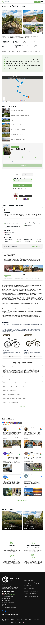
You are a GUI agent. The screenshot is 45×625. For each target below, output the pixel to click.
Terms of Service (36, 619)
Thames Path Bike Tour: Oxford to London (31, 591)
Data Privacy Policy (19, 619)
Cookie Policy (13, 622)
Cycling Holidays (27, 602)
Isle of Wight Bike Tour (28, 590)
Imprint (19, 622)
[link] (11, 598)
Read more (5, 438)
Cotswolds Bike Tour (27, 586)
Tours (25, 577)
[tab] (17, 174)
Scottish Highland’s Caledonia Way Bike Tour (32, 583)
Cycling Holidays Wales (28, 594)
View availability (22, 185)
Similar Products (8, 509)
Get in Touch (37, 1)
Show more (7, 276)
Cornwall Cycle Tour (27, 585)
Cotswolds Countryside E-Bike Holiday (31, 596)
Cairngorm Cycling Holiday (28, 580)
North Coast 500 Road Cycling (29, 582)
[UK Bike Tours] (11, 579)
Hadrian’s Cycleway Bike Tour (29, 588)
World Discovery (14, 614)
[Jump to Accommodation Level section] (22, 45)
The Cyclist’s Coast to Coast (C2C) (30, 593)
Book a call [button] (26, 195)
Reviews (12, 619)
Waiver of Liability (28, 619)
